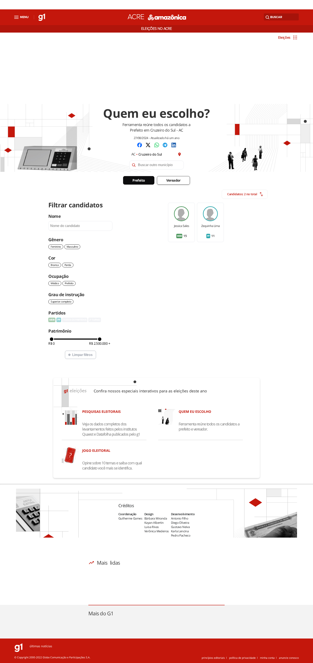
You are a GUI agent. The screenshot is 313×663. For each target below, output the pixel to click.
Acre (136, 17)
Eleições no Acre (156, 29)
